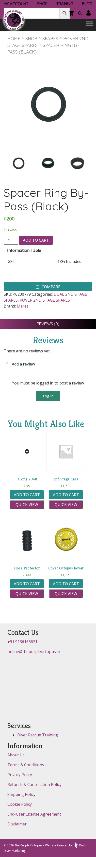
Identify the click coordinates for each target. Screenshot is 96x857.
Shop (31, 38)
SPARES (50, 38)
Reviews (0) (48, 323)
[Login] (88, 13)
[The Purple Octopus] (14, 20)
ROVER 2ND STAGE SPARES (45, 300)
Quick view (27, 504)
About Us (16, 755)
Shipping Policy (21, 794)
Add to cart (36, 240)
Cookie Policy (19, 804)
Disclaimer (17, 824)
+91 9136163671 (22, 641)
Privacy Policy (19, 774)
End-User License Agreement (34, 814)
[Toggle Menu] (90, 24)
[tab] (48, 324)
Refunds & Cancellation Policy (34, 784)
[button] (80, 14)
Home (13, 38)
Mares (23, 306)
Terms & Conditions (25, 764)
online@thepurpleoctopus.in (33, 651)
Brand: (10, 306)
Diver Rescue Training (37, 735)
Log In (48, 395)
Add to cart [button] (27, 494)
